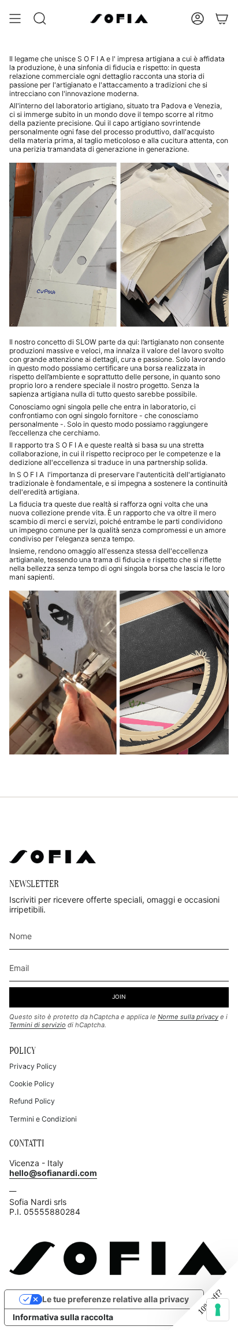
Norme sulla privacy (188, 1017)
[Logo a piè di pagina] (52, 856)
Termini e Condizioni (43, 1119)
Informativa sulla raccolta (63, 1317)
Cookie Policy (31, 1083)
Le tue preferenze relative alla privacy (115, 1299)
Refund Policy (32, 1101)
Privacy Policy (33, 1066)
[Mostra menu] (15, 18)
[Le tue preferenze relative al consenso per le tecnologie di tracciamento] (218, 1310)
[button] (203, 1295)
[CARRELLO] (222, 18)
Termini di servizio (37, 1025)
